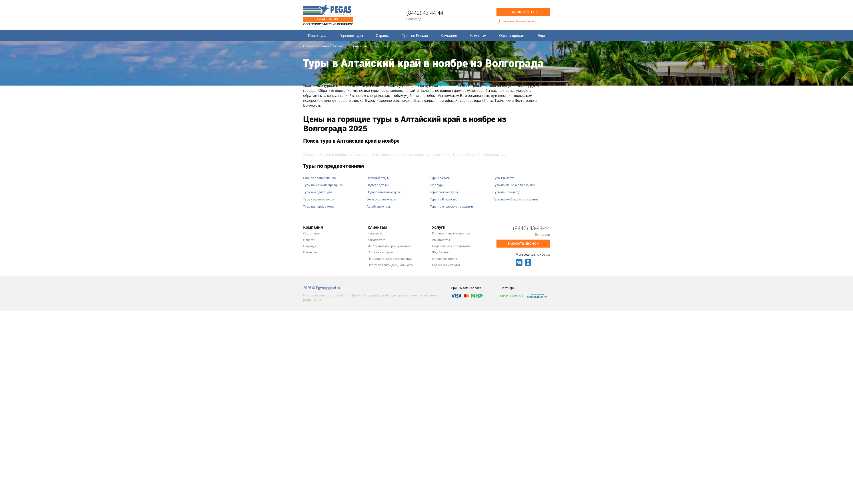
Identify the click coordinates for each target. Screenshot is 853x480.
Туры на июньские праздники (514, 185)
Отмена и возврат (380, 252)
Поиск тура (317, 35)
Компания (449, 35)
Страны (382, 35)
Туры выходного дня (318, 192)
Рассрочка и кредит (446, 265)
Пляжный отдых (378, 178)
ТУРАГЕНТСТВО (328, 19)
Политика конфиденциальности (391, 265)
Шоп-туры (437, 185)
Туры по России (415, 35)
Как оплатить (377, 240)
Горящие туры (351, 35)
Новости (309, 240)
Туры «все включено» (318, 199)
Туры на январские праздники (451, 206)
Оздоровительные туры (384, 192)
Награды (309, 246)
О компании (312, 233)
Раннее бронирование (319, 178)
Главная (309, 46)
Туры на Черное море (319, 206)
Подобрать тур (523, 12)
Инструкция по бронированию (389, 246)
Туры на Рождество (443, 199)
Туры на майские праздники (323, 185)
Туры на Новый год (506, 192)
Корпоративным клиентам (451, 233)
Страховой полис (444, 258)
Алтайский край (356, 46)
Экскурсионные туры (382, 199)
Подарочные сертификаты (451, 246)
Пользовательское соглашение (390, 258)
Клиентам (478, 35)
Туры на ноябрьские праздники (515, 199)
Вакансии (310, 252)
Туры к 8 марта (503, 178)
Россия (337, 46)
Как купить (375, 233)
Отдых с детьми (378, 185)
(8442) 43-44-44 (424, 12)
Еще (541, 35)
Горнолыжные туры (444, 192)
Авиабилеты (441, 240)
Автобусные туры (379, 206)
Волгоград (413, 19)
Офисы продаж (511, 35)
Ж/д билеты (440, 252)
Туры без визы (440, 178)
